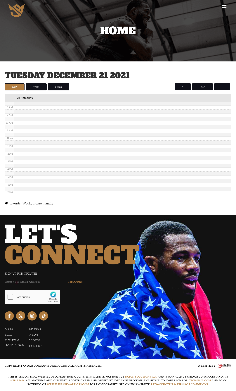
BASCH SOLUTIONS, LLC (141, 376)
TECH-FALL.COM (200, 380)
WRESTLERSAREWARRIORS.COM (68, 384)
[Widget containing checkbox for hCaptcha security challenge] (32, 297)
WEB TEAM (17, 380)
